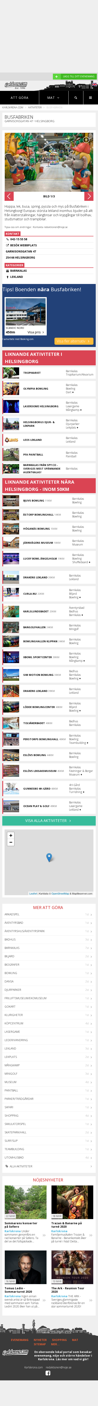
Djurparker (13, 990)
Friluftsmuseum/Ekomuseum (25, 998)
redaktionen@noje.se (59, 1367)
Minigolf (11, 1074)
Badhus (10, 939)
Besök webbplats (23, 245)
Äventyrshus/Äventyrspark (25, 931)
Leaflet (33, 893)
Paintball (11, 1090)
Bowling (11, 973)
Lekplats (11, 1057)
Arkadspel (12, 914)
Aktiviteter (34, 107)
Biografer (12, 965)
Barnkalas (12, 948)
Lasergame (12, 1032)
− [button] (10, 842)
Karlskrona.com (12, 107)
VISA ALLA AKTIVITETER (46, 820)
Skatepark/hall (15, 1132)
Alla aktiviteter (20, 1166)
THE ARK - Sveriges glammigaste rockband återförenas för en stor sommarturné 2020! (68, 1301)
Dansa (9, 981)
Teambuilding (14, 1149)
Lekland (10, 1048)
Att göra (19, 97)
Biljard (9, 956)
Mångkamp (12, 1065)
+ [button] (10, 835)
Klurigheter (14, 1015)
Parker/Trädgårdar (19, 1099)
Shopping (11, 1116)
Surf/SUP (11, 1141)
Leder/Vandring (16, 1040)
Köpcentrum (14, 1023)
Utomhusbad (14, 1157)
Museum (10, 1082)
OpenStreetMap (60, 893)
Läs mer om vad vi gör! (72, 1359)
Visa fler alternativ (71, 341)
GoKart (10, 1006)
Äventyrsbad (14, 923)
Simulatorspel (15, 1124)
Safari (9, 1107)
